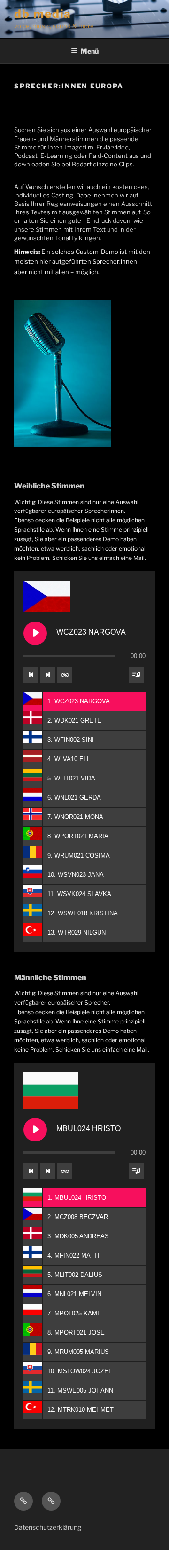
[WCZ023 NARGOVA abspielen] (35, 633)
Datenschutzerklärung (47, 1527)
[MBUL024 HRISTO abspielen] (35, 1129)
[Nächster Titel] (47, 675)
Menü (90, 51)
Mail (139, 557)
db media (42, 14)
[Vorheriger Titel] (30, 675)
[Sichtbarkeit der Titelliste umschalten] (136, 675)
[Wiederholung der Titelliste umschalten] (64, 675)
